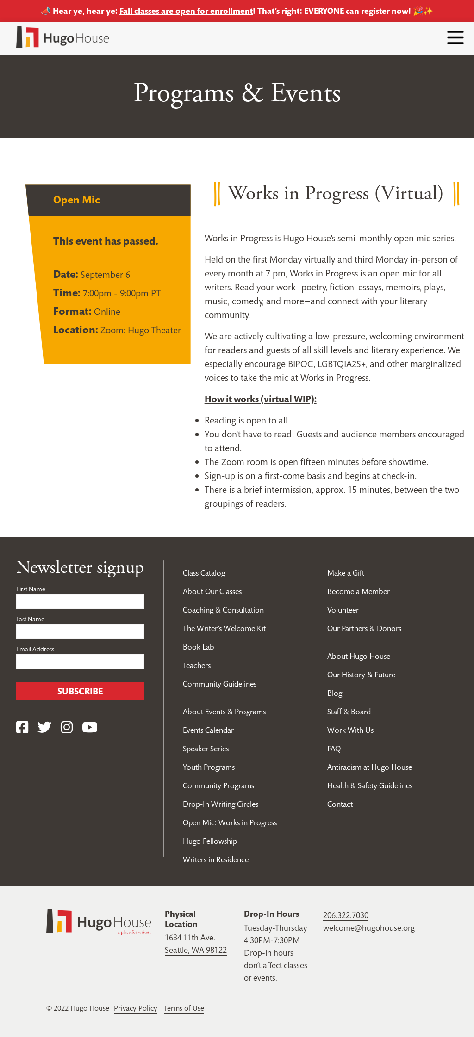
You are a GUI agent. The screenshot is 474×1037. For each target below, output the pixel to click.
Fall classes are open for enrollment (186, 11)
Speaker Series (206, 748)
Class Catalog (204, 573)
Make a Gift (345, 573)
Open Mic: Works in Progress (230, 822)
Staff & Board (349, 711)
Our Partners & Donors (364, 628)
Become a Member (358, 591)
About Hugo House (358, 656)
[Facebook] (22, 727)
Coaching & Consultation (223, 610)
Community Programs (218, 785)
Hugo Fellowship (210, 841)
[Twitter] (44, 727)
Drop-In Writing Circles (220, 804)
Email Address (35, 649)
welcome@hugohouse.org (369, 927)
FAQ (334, 748)
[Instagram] (67, 727)
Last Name (30, 619)
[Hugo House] (98, 921)
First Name (30, 589)
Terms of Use (184, 1007)
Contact (340, 804)
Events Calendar (208, 730)
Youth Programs (209, 767)
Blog (334, 693)
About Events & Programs (224, 711)
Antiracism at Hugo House (369, 767)
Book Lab (198, 647)
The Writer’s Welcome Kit (224, 628)
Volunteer (343, 610)
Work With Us (350, 730)
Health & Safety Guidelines (369, 785)
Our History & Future (361, 674)
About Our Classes (212, 591)
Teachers (197, 665)
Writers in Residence (216, 859)
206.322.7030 (345, 915)
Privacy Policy (135, 1007)
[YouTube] (90, 727)
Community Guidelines (219, 684)
